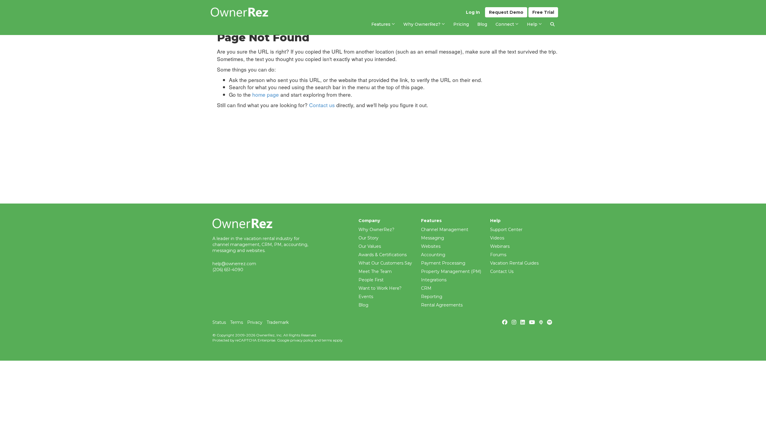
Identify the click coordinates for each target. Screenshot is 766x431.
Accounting (433, 254)
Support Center (506, 229)
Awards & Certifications (382, 254)
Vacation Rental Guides (514, 263)
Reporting (431, 296)
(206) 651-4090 (227, 269)
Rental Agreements (442, 305)
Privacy (254, 322)
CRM (426, 288)
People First (371, 280)
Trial (543, 12)
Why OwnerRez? (376, 229)
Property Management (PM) (451, 271)
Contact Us (501, 271)
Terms (236, 322)
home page (265, 94)
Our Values (369, 246)
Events (365, 296)
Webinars (500, 246)
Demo (506, 12)
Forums (498, 254)
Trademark (278, 322)
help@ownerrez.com (234, 263)
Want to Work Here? (380, 288)
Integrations (433, 280)
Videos (497, 238)
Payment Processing (443, 263)
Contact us (322, 105)
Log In (473, 12)
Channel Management (444, 229)
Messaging (432, 238)
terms (327, 340)
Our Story (368, 238)
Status (219, 322)
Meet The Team (375, 271)
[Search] (552, 24)
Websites (430, 246)
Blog (363, 305)
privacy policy (301, 340)
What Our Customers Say (385, 263)
